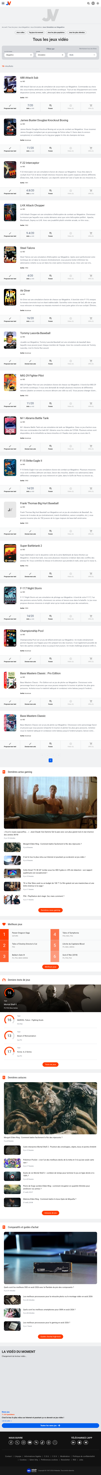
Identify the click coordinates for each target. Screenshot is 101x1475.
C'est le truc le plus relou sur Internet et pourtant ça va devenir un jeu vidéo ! (54, 857)
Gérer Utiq (34, 1460)
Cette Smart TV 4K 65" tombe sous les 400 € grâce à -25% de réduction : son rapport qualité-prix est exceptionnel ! (57, 871)
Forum (50, 108)
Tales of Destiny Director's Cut (24, 944)
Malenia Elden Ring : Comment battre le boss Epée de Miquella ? (49, 1199)
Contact (8, 1456)
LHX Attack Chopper (32, 207)
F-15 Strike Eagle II (31, 462)
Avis (30, 108)
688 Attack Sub (29, 79)
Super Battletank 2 (31, 547)
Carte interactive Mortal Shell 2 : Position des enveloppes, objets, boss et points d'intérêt (59, 1147)
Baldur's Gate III (18, 955)
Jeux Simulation (36, 27)
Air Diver (25, 292)
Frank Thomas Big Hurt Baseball (39, 505)
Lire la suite (6, 1421)
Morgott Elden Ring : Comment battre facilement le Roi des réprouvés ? (52, 844)
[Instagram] (23, 1442)
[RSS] (36, 1442)
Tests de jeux (50, 1064)
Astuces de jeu (50, 1213)
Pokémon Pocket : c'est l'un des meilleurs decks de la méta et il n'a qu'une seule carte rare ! (58, 1161)
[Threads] (48, 1442)
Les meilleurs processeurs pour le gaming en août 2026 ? (46, 1323)
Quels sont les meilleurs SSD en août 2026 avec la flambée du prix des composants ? (39, 1287)
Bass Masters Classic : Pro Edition (40, 675)
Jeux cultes (20, 32)
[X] (17, 1442)
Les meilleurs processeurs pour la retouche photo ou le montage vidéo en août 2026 (58, 1296)
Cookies (23, 1460)
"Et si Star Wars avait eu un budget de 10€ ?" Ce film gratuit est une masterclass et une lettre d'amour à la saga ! (58, 884)
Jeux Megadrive (23, 27)
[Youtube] (30, 1442)
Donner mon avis (30, 364)
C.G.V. (54, 1456)
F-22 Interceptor (29, 164)
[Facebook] (11, 1442)
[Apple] (79, 1442)
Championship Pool (31, 632)
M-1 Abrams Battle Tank (34, 420)
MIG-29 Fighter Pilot (32, 377)
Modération (65, 1456)
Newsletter (65, 1460)
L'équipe (18, 1456)
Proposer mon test (10, 108)
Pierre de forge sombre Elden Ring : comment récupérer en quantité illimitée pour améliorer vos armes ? (56, 1187)
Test (10, 1003)
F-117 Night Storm (31, 590)
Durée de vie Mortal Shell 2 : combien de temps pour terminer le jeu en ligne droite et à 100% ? (58, 1174)
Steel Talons (27, 249)
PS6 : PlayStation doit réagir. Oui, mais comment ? (43, 896)
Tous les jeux (12, 27)
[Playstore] (73, 1442)
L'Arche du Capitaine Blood (73, 944)
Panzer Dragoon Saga (21, 933)
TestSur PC (26, 1036)
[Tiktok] (42, 1442)
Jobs (81, 1460)
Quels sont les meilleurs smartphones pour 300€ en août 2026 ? (49, 1310)
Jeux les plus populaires (56, 32)
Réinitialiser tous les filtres (88, 49)
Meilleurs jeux (50, 967)
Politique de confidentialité (84, 1456)
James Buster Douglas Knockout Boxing (44, 122)
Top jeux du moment (36, 32)
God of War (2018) (70, 955)
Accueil (4, 27)
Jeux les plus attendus (77, 32)
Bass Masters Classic (33, 717)
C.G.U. (46, 1456)
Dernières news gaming (50, 910)
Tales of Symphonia (71, 933)
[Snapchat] (55, 1442)
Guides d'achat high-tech (51, 1337)
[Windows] (86, 1442)
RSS (74, 1460)
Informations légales (32, 1456)
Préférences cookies (49, 1460)
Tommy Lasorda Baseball (35, 335)
